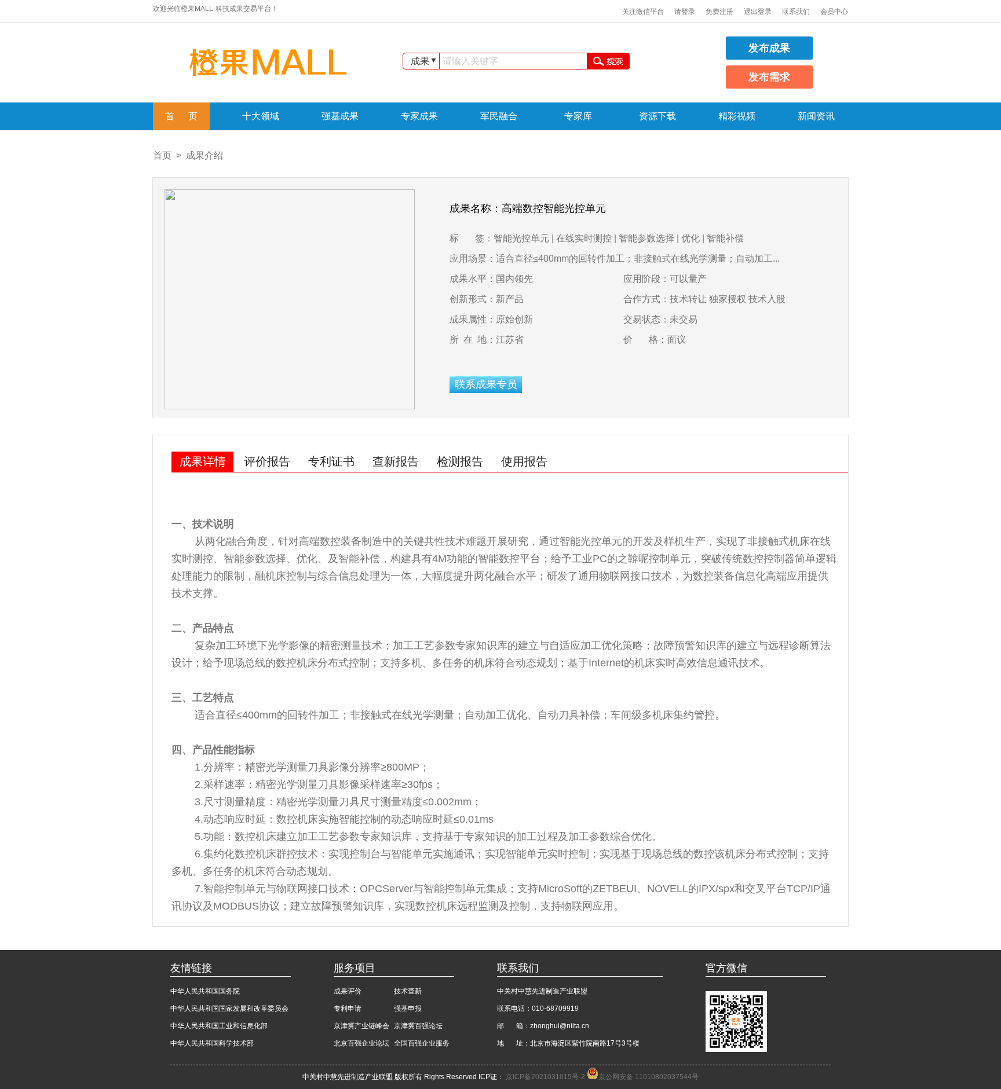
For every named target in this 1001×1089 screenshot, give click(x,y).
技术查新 (408, 991)
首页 (162, 155)
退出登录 (758, 12)
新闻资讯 (816, 116)
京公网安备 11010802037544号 (648, 1077)
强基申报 (408, 1008)
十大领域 (260, 116)
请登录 (684, 12)
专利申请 (347, 1008)
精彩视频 (736, 116)
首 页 (181, 116)
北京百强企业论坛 (361, 1043)
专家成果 (419, 116)
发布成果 (769, 48)
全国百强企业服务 (422, 1043)
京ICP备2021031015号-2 (546, 1077)
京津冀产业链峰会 (361, 1026)
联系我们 (796, 12)
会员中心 (834, 12)
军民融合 (498, 116)
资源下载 (657, 116)
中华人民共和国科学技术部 (212, 1043)
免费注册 (719, 12)
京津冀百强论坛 (418, 1026)
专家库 (578, 116)
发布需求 (769, 77)
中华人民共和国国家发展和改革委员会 (229, 1008)
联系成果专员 (486, 384)
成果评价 (347, 991)
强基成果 (340, 116)
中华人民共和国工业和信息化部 (219, 1026)
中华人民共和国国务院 (205, 991)
